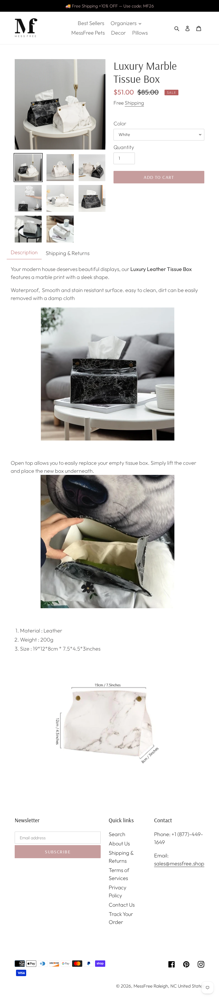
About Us (119, 843)
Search (117, 834)
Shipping (134, 103)
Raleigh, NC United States (179, 986)
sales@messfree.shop (179, 863)
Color (120, 123)
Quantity (124, 147)
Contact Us (122, 904)
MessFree (143, 986)
